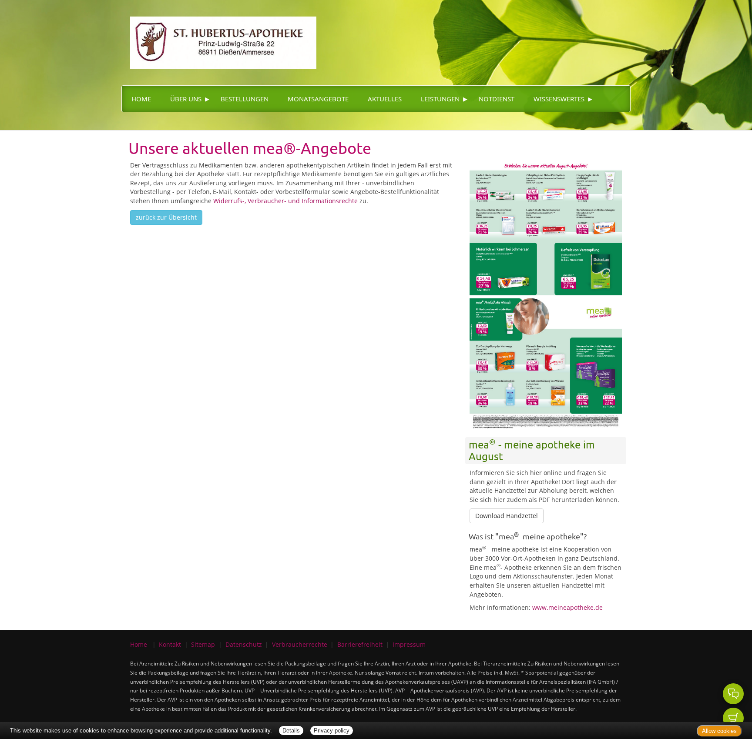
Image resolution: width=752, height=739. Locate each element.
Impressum (409, 644)
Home (141, 98)
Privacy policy (331, 730)
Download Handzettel (506, 516)
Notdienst (496, 98)
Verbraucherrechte (299, 644)
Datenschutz (243, 644)
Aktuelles (385, 98)
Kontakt (170, 644)
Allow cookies (719, 731)
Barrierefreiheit (360, 644)
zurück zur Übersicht (166, 217)
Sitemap (203, 644)
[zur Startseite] (218, 34)
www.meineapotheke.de (567, 607)
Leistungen (440, 98)
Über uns (185, 98)
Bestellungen (245, 98)
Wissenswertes (559, 98)
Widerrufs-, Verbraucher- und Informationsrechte (285, 201)
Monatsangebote (318, 98)
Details (291, 730)
